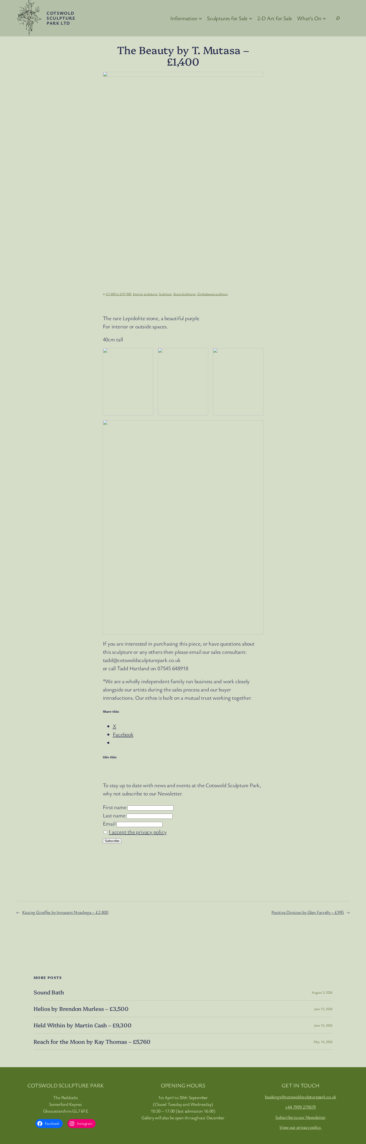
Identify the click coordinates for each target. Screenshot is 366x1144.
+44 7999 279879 (300, 1107)
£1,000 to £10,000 (118, 293)
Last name (114, 815)
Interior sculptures (145, 293)
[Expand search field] (338, 18)
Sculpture (165, 293)
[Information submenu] (200, 18)
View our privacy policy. (300, 1127)
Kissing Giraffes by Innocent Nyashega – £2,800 (65, 912)
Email (109, 823)
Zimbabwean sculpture (212, 293)
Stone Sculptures (184, 293)
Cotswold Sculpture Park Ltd (61, 18)
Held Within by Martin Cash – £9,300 (82, 1025)
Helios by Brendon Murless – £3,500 (81, 1009)
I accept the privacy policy (137, 831)
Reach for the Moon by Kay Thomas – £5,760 (92, 1042)
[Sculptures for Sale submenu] (250, 18)
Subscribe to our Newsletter (300, 1117)
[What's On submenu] (324, 18)
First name (114, 807)
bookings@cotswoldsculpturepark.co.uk (300, 1097)
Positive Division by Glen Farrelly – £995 (307, 912)
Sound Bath (49, 992)
